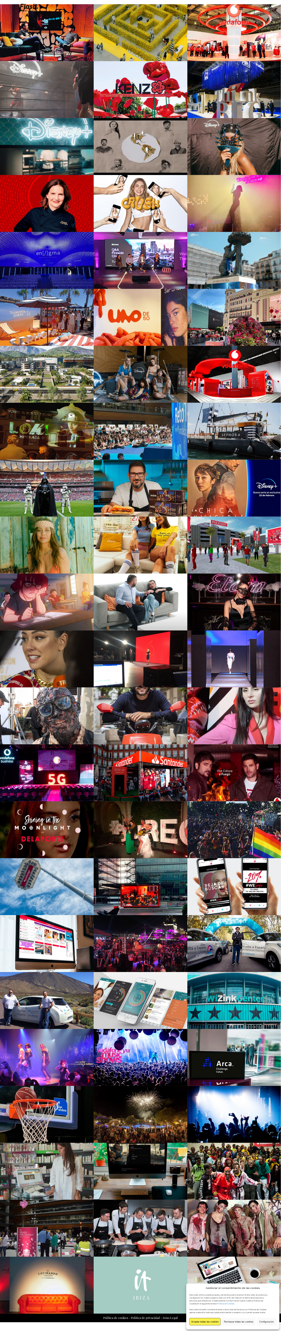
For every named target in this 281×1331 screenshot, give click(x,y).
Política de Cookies (225, 1303)
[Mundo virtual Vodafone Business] (47, 374)
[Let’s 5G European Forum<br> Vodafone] (47, 772)
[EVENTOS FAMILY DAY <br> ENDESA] (47, 1228)
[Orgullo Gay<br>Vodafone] (234, 829)
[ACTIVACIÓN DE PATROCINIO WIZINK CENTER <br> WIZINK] (234, 1000)
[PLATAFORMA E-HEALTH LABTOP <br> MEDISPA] (47, 1171)
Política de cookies (115, 1318)
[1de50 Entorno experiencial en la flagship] (140, 317)
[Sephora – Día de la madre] (234, 317)
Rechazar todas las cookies (239, 1321)
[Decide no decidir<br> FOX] (140, 602)
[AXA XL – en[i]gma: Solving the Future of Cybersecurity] (47, 260)
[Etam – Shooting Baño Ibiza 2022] (47, 545)
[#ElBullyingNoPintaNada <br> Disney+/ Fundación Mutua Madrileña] (47, 602)
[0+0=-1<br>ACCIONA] (140, 715)
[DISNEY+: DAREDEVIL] (47, 89)
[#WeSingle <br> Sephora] (234, 886)
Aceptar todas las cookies (205, 1321)
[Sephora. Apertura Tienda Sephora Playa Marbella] (234, 431)
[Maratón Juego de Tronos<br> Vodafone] (140, 886)
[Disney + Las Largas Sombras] (140, 374)
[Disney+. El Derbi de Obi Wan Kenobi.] (47, 488)
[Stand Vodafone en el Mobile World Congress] (234, 374)
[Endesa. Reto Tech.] (140, 431)
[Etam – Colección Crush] (140, 203)
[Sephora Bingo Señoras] (234, 203)
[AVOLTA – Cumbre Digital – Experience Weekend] (140, 260)
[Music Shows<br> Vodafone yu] (140, 1057)
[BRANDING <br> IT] (140, 1285)
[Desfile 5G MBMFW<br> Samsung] (234, 658)
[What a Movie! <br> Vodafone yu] (47, 1057)
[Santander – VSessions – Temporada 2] (47, 32)
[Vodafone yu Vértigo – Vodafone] (47, 886)
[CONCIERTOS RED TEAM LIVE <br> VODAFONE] (234, 1114)
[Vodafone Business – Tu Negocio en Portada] (47, 203)
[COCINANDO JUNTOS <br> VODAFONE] (47, 1285)
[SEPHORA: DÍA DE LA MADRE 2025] (140, 32)
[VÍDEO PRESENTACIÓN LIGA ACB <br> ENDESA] (47, 1114)
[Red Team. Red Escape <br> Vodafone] (234, 545)
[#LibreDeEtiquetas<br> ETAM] (47, 658)
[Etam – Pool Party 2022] (140, 545)
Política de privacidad (145, 1318)
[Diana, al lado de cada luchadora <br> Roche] (140, 1000)
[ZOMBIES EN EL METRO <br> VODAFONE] (234, 1228)
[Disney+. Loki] (47, 431)
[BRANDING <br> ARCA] (234, 1057)
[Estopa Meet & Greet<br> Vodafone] (234, 772)
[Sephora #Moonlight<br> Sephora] (47, 829)
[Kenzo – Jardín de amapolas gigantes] (140, 89)
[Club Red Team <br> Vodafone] (47, 943)
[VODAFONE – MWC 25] (234, 32)
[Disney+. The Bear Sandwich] (140, 488)
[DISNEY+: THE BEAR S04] (47, 146)
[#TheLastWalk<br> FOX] (47, 715)
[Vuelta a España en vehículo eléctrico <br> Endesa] (234, 943)
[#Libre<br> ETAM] (234, 602)
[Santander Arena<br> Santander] (140, 772)
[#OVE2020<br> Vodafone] (140, 658)
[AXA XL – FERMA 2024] (234, 89)
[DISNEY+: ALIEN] (234, 146)
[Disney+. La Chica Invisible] (234, 488)
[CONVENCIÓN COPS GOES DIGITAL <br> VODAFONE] (140, 1114)
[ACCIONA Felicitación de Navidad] (140, 146)
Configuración (266, 1321)
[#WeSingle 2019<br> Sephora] (234, 715)
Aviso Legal (170, 1318)
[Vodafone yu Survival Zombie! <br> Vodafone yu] (234, 1171)
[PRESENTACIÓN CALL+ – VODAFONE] (140, 1228)
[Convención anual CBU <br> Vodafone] (140, 943)
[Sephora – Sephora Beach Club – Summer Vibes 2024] (47, 317)
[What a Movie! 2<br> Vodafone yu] (140, 829)
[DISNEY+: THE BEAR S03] (234, 260)
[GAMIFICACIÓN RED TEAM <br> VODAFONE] (140, 1171)
